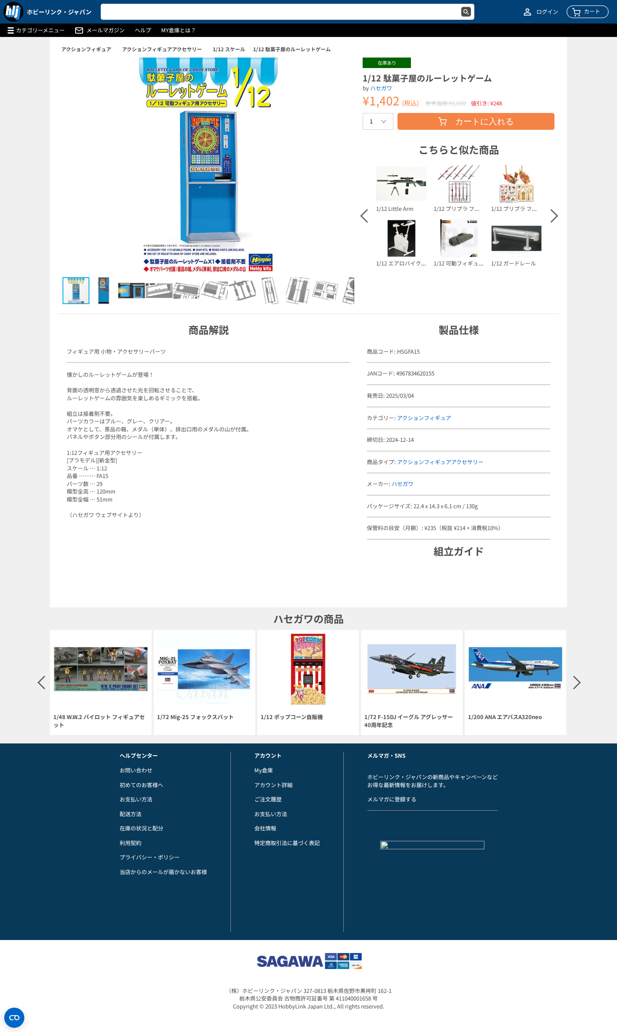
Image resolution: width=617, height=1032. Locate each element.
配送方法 (130, 814)
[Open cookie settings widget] (14, 1018)
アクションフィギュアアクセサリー (162, 49)
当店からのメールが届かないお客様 (163, 872)
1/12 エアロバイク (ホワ (405, 263)
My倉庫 (263, 770)
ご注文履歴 (268, 799)
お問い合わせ (136, 770)
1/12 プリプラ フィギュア (465, 209)
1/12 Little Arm (394, 209)
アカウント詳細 (273, 785)
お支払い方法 (136, 799)
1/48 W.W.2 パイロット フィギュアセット (99, 721)
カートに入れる (484, 121)
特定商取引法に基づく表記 (287, 843)
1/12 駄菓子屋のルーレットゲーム (292, 49)
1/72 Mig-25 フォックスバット (195, 717)
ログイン (547, 12)
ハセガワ (381, 88)
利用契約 (130, 843)
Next (550, 216)
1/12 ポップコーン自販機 (292, 717)
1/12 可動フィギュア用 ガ (465, 263)
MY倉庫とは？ (178, 30)
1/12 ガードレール (513, 263)
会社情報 (265, 828)
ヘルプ (143, 30)
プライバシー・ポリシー (150, 857)
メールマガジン (105, 30)
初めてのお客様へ (141, 785)
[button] (339, 72)
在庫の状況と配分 (141, 828)
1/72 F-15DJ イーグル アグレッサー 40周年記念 (408, 721)
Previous (366, 216)
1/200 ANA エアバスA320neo (505, 717)
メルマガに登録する (391, 799)
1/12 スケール (229, 49)
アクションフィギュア (86, 49)
